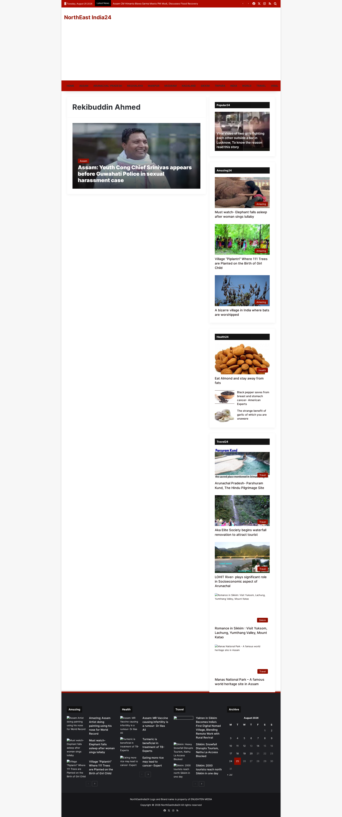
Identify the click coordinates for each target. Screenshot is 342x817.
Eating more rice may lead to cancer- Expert (153, 761)
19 (244, 753)
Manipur (153, 85)
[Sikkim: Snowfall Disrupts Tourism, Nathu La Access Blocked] (183, 751)
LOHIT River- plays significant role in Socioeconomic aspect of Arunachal (241, 581)
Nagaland (189, 85)
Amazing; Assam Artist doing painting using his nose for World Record (100, 725)
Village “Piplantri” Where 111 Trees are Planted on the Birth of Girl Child (241, 263)
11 (237, 745)
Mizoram (170, 85)
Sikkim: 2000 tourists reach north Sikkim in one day (209, 769)
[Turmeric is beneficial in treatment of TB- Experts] (130, 744)
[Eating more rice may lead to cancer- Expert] (130, 762)
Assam (83, 85)
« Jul (229, 774)
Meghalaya (135, 85)
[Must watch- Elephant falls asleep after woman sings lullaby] (76, 748)
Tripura (220, 85)
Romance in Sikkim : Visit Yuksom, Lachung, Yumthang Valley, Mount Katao (241, 632)
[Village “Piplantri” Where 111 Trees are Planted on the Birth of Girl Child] (76, 769)
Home (70, 85)
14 (258, 745)
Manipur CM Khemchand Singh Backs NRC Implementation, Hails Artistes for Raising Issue (163, 3)
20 (251, 753)
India (233, 85)
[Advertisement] (171, 54)
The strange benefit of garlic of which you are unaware (252, 414)
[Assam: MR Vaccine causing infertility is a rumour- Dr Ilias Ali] (130, 725)
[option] (242, 131)
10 (230, 745)
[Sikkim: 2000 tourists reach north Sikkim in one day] (183, 771)
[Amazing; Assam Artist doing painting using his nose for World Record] (76, 723)
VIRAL (274, 85)
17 (231, 753)
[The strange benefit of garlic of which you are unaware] (224, 415)
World (246, 85)
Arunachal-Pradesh (107, 85)
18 (237, 753)
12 (244, 745)
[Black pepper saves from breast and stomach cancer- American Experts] (224, 397)
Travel (261, 85)
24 (230, 761)
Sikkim (205, 85)
